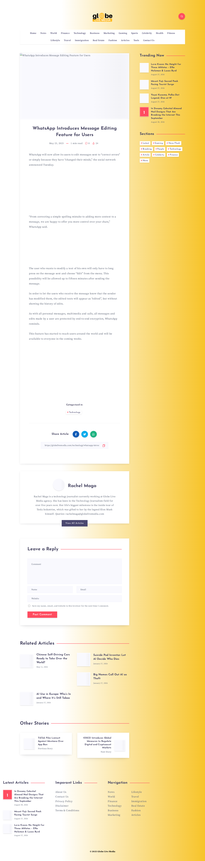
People (160, 149)
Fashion (113, 40)
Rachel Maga (82, 486)
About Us (60, 792)
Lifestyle (55, 40)
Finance (65, 33)
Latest (146, 143)
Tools (136, 40)
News (43, 33)
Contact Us (148, 40)
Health (159, 33)
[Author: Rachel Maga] (59, 485)
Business (94, 33)
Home (33, 33)
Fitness (171, 33)
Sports (134, 33)
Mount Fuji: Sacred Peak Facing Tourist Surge (164, 83)
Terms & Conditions (67, 810)
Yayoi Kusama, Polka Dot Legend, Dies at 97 (165, 96)
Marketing (109, 33)
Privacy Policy (63, 801)
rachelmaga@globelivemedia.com (85, 513)
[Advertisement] (74, 192)
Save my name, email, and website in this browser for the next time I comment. (70, 606)
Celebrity (147, 33)
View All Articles (74, 523)
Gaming (123, 33)
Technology (80, 33)
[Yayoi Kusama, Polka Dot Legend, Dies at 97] (144, 98)
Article (146, 155)
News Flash (174, 143)
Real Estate (99, 40)
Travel (67, 40)
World (53, 33)
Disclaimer (61, 805)
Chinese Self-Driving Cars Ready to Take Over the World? (53, 658)
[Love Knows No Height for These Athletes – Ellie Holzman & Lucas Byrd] (144, 68)
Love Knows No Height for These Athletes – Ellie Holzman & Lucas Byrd (166, 67)
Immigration (82, 40)
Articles (125, 40)
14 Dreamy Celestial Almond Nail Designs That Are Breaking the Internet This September (166, 113)
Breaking (147, 149)
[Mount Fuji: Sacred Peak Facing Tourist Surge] (144, 84)
